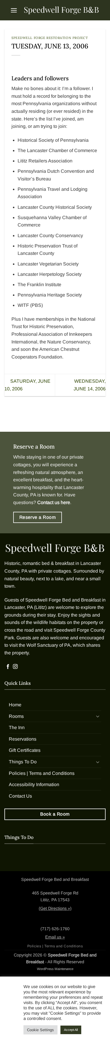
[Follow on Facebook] (8, 666)
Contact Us (20, 795)
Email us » (55, 937)
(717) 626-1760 (55, 928)
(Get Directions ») (55, 908)
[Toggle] (97, 716)
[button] (13, 10)
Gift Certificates (24, 750)
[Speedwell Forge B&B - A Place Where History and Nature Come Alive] (61, 10)
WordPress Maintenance (55, 969)
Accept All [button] (71, 1029)
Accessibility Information (34, 784)
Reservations (22, 738)
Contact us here (53, 502)
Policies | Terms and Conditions (42, 773)
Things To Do (23, 761)
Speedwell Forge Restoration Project (49, 38)
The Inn (17, 727)
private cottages (54, 570)
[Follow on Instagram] (15, 666)
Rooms (16, 716)
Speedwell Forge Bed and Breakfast (63, 599)
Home (15, 704)
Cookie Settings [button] (40, 1030)
